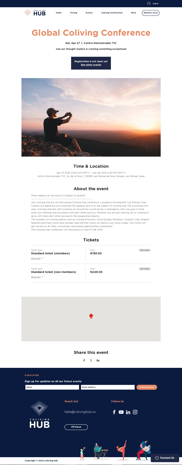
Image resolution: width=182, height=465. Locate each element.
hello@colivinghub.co (80, 412)
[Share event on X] (91, 360)
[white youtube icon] (121, 412)
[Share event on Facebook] (84, 360)
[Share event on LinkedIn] (98, 360)
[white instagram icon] (135, 412)
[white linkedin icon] (128, 412)
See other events (91, 65)
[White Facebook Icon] (114, 412)
